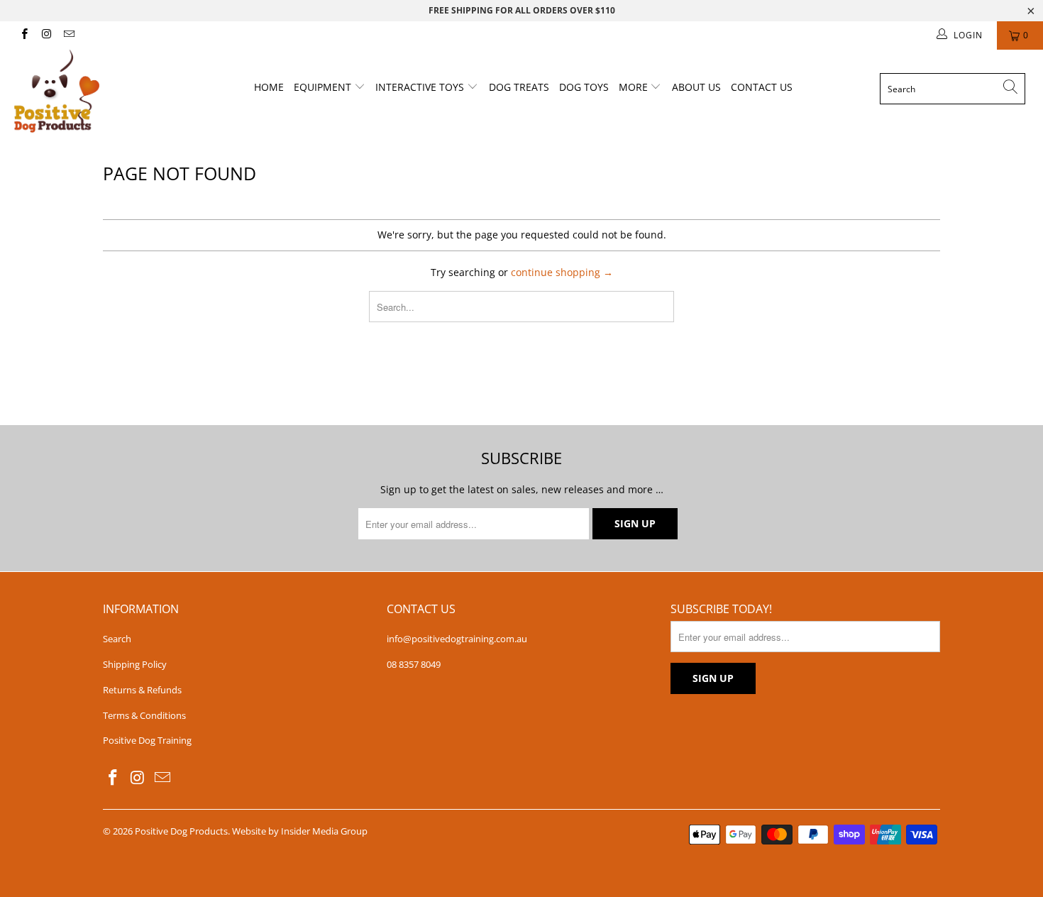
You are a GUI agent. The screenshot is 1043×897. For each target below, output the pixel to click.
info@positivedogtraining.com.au (457, 638)
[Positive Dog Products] (90, 91)
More (635, 87)
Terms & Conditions (144, 715)
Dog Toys (584, 87)
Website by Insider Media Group (300, 831)
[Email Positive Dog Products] (68, 35)
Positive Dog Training (147, 740)
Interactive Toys (421, 87)
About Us (696, 87)
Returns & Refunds (142, 689)
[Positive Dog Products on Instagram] (46, 35)
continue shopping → (562, 272)
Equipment (324, 87)
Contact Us (762, 87)
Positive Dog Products (181, 831)
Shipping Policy (135, 664)
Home (269, 87)
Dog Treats (519, 87)
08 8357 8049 (414, 664)
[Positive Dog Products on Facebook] (24, 35)
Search (117, 638)
